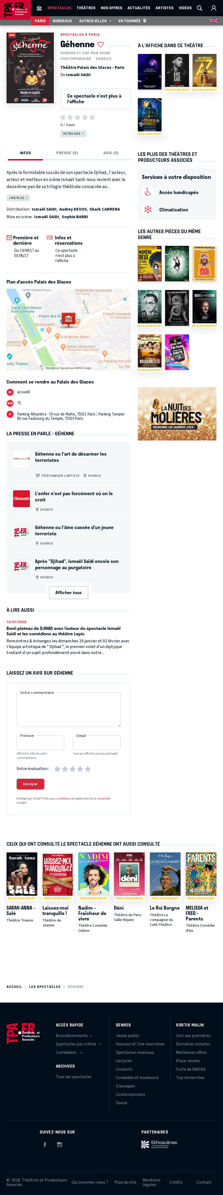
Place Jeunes (188, 1061)
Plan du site (125, 1182)
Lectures (124, 1061)
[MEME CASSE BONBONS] (204, 263)
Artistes (165, 7)
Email (81, 735)
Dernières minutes (193, 1044)
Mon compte (214, 8)
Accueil (14, 987)
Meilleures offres (191, 1052)
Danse (121, 1103)
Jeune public (127, 1036)
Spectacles (59, 7)
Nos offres (111, 7)
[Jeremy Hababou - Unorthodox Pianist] (150, 71)
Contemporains (75, 59)
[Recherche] (199, 8)
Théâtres (85, 7)
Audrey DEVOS (73, 209)
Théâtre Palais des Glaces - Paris (92, 67)
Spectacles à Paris (80, 35)
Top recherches (190, 1078)
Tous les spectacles (74, 1077)
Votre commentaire (37, 692)
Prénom (27, 735)
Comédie (104, 59)
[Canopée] (177, 263)
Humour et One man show (85, 53)
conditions (63, 798)
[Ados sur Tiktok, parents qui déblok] (177, 352)
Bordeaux (62, 20)
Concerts (124, 1069)
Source (94, 476)
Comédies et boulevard (137, 1078)
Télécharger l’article (60, 476)
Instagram (59, 1144)
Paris (40, 20)
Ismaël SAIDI (78, 75)
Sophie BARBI (75, 217)
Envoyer (30, 784)
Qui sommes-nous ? (90, 1182)
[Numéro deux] (150, 263)
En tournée (130, 20)
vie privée (103, 798)
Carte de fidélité (191, 1069)
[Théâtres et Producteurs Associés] (39, 8)
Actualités (139, 7)
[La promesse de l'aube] (177, 308)
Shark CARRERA (104, 209)
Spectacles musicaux (135, 1052)
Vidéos (185, 7)
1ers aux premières (193, 1036)
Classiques (125, 1086)
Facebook (45, 1144)
